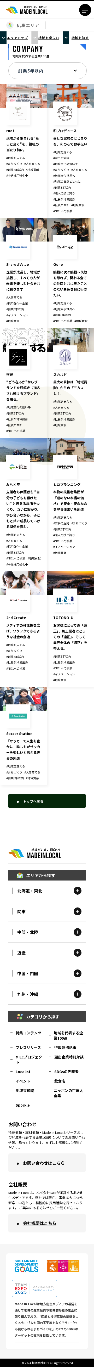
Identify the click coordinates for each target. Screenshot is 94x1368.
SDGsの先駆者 (66, 1071)
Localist (23, 1071)
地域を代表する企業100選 (68, 1035)
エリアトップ (17, 37)
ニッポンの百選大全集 (68, 1093)
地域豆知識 (25, 1090)
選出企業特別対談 (69, 1056)
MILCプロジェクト (29, 1059)
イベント (23, 1081)
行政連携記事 (65, 1047)
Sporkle (23, 1105)
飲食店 (59, 1081)
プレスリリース (28, 1047)
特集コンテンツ (28, 1032)
